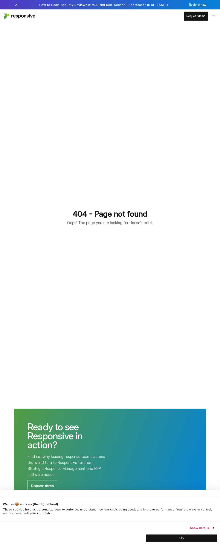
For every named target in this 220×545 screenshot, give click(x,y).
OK (181, 538)
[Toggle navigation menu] (213, 16)
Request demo (195, 16)
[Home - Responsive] (19, 16)
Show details (199, 528)
